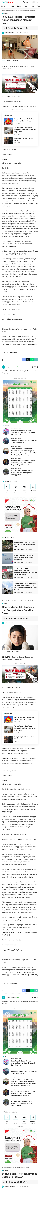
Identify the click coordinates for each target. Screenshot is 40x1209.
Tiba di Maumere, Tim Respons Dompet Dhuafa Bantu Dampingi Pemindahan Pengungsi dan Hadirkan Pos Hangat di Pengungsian (24, 452)
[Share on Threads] (18, 28)
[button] (24, 1)
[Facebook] (32, 367)
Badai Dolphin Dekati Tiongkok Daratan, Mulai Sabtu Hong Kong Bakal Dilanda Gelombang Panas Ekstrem (25, 586)
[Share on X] (9, 28)
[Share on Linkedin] (15, 28)
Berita (12, 428)
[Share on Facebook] (6, 28)
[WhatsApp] (33, 489)
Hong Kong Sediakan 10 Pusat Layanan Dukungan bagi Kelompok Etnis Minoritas (23, 432)
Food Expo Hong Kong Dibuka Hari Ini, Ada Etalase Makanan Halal (24, 544)
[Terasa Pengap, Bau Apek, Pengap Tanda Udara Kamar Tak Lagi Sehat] (8, 130)
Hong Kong (18, 428)
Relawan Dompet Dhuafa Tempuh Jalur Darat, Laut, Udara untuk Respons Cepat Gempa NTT (23, 463)
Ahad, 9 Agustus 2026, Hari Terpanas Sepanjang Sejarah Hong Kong (24, 557)
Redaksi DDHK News (9, 32)
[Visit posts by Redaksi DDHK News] (3, 33)
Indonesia (18, 438)
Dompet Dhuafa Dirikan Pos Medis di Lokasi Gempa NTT (24, 442)
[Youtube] (24, 489)
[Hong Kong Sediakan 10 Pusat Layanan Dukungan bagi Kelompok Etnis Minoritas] (6, 431)
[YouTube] (35, 367)
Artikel (5, 13)
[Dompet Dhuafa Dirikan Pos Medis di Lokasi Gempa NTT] (6, 440)
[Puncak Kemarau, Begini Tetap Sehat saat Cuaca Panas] (8, 121)
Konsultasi (13, 352)
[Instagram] (37, 367)
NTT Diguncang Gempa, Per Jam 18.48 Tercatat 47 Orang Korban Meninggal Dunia (22, 473)
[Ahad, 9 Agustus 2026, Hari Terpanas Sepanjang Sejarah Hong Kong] (7, 558)
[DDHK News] (8, 2)
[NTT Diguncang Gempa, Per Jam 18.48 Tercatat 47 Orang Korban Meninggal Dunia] (6, 471)
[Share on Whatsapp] (12, 28)
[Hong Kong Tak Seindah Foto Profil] (8, 140)
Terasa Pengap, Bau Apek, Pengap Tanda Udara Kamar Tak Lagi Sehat (25, 130)
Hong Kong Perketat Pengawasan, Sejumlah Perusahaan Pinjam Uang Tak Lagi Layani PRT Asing (25, 571)
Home (3, 10)
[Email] (21, 28)
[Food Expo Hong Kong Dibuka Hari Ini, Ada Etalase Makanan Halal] (7, 546)
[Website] (30, 367)
